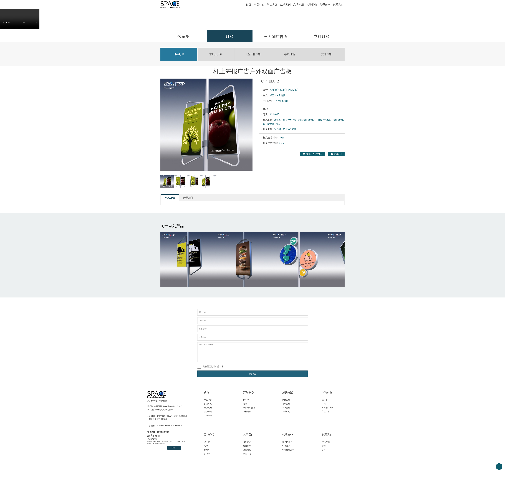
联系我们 (338, 4)
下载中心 (286, 411)
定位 (324, 445)
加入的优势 (287, 442)
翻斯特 (207, 449)
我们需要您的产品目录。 (214, 366)
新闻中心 (247, 453)
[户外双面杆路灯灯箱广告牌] (243, 259)
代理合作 (325, 4)
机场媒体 (286, 407)
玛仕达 (207, 442)
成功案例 (285, 4)
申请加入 (286, 445)
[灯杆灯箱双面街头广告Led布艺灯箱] (298, 259)
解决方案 (272, 4)
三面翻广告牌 (249, 407)
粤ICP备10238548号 (159, 443)
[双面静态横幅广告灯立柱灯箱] (188, 259)
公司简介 (247, 442)
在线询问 (338, 153)
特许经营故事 (288, 449)
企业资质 (247, 449)
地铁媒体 (286, 403)
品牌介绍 (298, 4)
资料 (324, 449)
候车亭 (246, 399)
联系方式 (326, 442)
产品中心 (259, 4)
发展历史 (247, 445)
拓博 (206, 445)
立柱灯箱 (247, 411)
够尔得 (207, 453)
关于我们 (311, 4)
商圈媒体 (286, 399)
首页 (248, 4)
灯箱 (245, 403)
